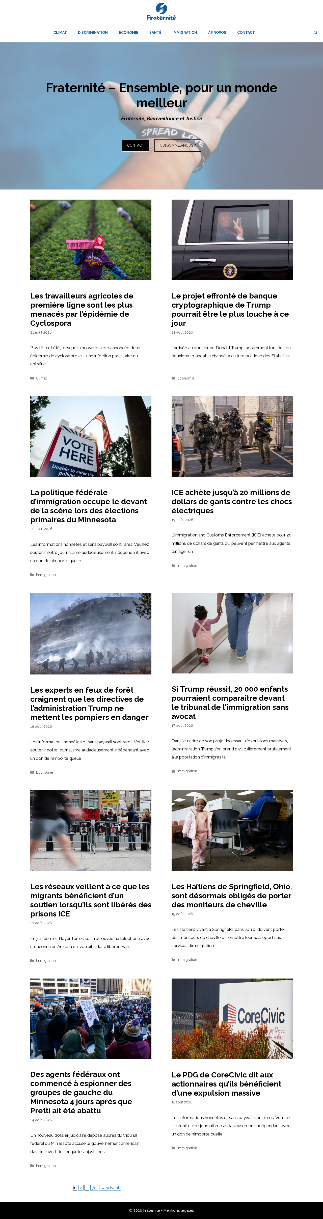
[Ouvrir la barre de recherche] (315, 32)
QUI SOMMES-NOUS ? (178, 145)
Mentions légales (179, 1210)
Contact (246, 33)
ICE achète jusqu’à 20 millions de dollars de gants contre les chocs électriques (232, 501)
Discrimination (93, 33)
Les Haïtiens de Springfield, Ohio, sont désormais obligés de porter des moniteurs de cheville (232, 895)
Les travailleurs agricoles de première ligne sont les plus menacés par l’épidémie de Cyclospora (81, 309)
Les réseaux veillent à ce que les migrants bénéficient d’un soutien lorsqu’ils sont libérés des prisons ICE (90, 900)
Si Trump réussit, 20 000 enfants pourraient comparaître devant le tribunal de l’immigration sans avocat (230, 703)
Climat (60, 33)
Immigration (185, 33)
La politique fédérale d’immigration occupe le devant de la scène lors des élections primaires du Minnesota (88, 506)
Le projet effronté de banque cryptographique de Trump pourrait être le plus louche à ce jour (230, 309)
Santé (155, 33)
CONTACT (135, 145)
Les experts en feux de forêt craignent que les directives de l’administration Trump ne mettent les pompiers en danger (89, 704)
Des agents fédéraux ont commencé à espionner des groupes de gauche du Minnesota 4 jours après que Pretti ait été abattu (81, 1092)
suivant (110, 1187)
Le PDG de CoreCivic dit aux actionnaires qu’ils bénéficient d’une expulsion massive (226, 1083)
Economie (128, 33)
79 (95, 1187)
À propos (217, 33)
